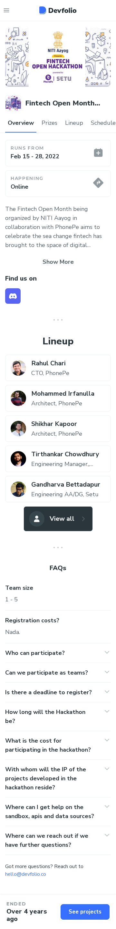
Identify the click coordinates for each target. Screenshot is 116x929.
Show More (58, 262)
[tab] (20, 123)
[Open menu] (6, 10)
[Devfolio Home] (57, 10)
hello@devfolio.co (25, 874)
